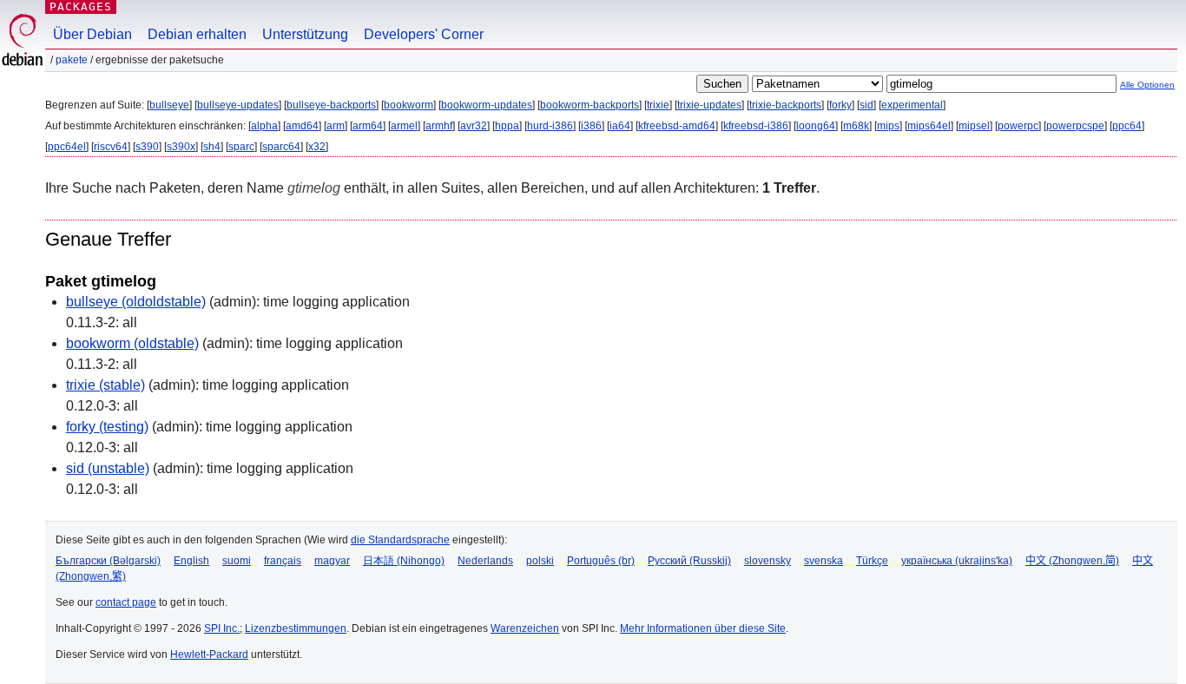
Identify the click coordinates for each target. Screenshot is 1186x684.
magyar (332, 561)
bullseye (169, 105)
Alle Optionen (1147, 84)
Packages (80, 6)
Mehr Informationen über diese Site (703, 628)
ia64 (619, 126)
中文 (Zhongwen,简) (1072, 561)
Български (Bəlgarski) (108, 561)
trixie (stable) (105, 385)
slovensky (767, 561)
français (282, 561)
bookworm (408, 105)
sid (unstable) (107, 468)
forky (840, 105)
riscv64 (111, 147)
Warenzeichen (525, 628)
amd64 (302, 126)
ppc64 (1127, 126)
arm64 (368, 126)
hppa (507, 126)
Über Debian (92, 34)
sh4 (212, 147)
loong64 (815, 126)
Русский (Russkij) (689, 561)
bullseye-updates (238, 105)
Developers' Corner (424, 34)
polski (540, 561)
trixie (658, 105)
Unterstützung (305, 34)
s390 (147, 147)
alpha (264, 126)
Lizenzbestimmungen (295, 628)
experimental (912, 105)
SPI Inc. (222, 628)
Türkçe (872, 561)
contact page (126, 602)
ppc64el (67, 147)
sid (866, 105)
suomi (236, 561)
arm (335, 126)
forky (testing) (107, 426)
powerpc (1018, 126)
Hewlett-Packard (209, 654)
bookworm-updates (486, 105)
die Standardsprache (400, 540)
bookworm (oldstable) (132, 343)
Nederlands (485, 561)
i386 (591, 126)
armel (404, 126)
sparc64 (281, 147)
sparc (241, 147)
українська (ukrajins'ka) (956, 561)
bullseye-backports (331, 105)
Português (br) (601, 561)
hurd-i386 (550, 126)
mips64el (929, 126)
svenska (823, 561)
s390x (181, 147)
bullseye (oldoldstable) (136, 301)
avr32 (473, 126)
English (191, 561)
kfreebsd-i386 (755, 126)
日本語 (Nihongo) (404, 561)
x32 (317, 147)
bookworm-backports (589, 105)
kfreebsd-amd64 (676, 126)
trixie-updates (709, 105)
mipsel (974, 126)
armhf (438, 126)
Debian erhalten (197, 34)
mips (888, 126)
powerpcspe (1075, 126)
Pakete (72, 60)
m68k (856, 126)
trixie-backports (785, 105)
